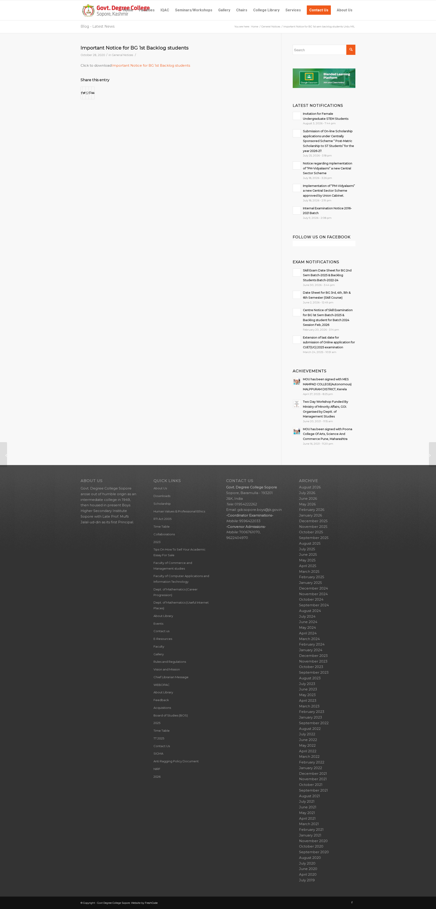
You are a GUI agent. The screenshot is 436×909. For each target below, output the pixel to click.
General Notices (122, 55)
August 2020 (310, 857)
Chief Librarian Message (171, 677)
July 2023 (307, 684)
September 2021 (313, 790)
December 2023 (313, 655)
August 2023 (310, 678)
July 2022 (307, 734)
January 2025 (310, 582)
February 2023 (311, 711)
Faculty (159, 646)
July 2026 (307, 493)
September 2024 (314, 605)
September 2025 (314, 538)
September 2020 (314, 852)
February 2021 (311, 829)
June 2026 (308, 498)
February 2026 (311, 509)
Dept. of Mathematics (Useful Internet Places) (181, 605)
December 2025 (313, 521)
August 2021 (309, 796)
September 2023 (314, 672)
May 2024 (307, 627)
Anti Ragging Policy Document (176, 761)
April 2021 (307, 818)
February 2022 (311, 762)
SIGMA (158, 753)
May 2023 (307, 695)
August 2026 (310, 487)
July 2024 (307, 616)
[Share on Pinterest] (90, 93)
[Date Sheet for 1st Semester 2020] (3, 454)
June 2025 (308, 554)
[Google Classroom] (324, 87)
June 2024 (308, 622)
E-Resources (163, 639)
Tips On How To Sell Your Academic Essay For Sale (180, 552)
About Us (160, 488)
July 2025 (307, 549)
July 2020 (307, 863)
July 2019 (307, 880)
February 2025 (311, 577)
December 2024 (313, 588)
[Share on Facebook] (81, 93)
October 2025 (311, 532)
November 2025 (313, 526)
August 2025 (310, 543)
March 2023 (309, 706)
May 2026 (307, 504)
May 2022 (307, 745)
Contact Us (162, 746)
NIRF (157, 769)
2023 (157, 542)
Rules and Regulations (170, 661)
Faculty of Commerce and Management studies (173, 565)
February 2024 (312, 644)
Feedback (161, 700)
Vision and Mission (167, 669)
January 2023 (310, 717)
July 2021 (307, 801)
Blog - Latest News (97, 26)
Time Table (162, 526)
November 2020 (313, 841)
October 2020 (311, 846)
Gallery (159, 654)
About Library (163, 616)
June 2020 (308, 869)
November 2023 (313, 661)
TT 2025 (159, 738)
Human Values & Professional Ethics (179, 511)
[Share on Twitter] (84, 93)
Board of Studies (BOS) (171, 715)
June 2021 (307, 807)
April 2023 (307, 700)
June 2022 (308, 740)
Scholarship (162, 503)
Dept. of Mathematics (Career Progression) (176, 592)
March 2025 (309, 571)
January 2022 (310, 768)
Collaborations (164, 534)
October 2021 (310, 784)
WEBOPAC (162, 685)
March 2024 (309, 639)
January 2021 (310, 835)
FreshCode (151, 902)
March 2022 (309, 756)
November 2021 (313, 779)
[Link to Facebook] (352, 902)
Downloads (162, 496)
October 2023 (311, 667)
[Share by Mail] (93, 93)
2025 (157, 723)
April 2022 (307, 751)
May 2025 (307, 560)
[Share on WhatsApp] (87, 93)
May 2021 (307, 813)
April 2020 (308, 874)
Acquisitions (162, 707)
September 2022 (314, 723)
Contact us (161, 631)
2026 (157, 776)
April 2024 (308, 633)
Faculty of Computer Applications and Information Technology (181, 578)
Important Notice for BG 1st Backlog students (134, 48)
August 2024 (310, 611)
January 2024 (310, 650)
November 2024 (313, 594)
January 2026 (310, 515)
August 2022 (310, 728)
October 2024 (311, 599)
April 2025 (307, 566)
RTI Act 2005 (162, 519)
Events (158, 623)
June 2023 (308, 689)
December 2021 (313, 773)
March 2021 (309, 824)
